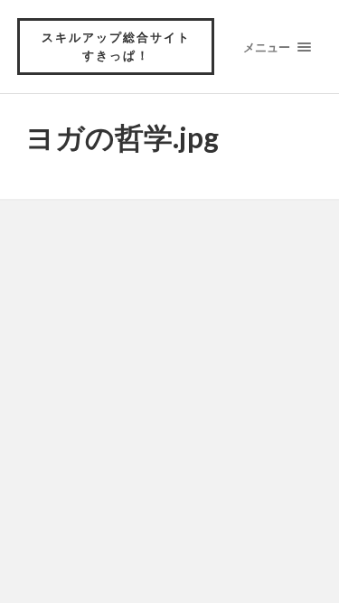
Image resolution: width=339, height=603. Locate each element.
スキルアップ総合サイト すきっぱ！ (123, 46)
